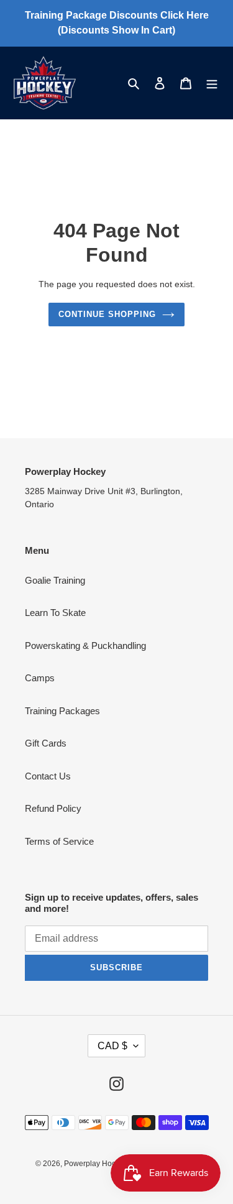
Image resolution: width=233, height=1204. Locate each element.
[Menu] (212, 83)
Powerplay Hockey (95, 1163)
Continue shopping (107, 314)
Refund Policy (53, 808)
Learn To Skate (55, 612)
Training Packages (62, 710)
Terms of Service (59, 841)
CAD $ (112, 1046)
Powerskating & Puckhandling (85, 645)
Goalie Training (55, 580)
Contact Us (48, 776)
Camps (40, 678)
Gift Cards (45, 743)
